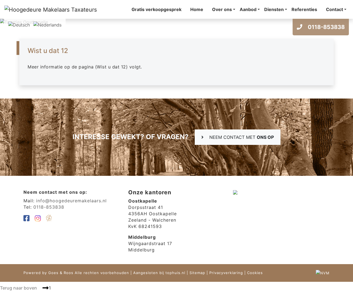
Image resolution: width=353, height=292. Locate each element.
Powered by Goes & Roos (48, 272)
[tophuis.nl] (49, 219)
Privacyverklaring (226, 272)
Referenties (304, 9)
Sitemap (197, 272)
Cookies (255, 272)
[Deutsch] (19, 24)
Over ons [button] (222, 9)
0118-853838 (325, 27)
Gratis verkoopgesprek (156, 9)
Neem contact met (241, 137)
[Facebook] (26, 219)
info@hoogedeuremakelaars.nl (71, 200)
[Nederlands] (47, 24)
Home (196, 9)
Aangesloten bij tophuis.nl (159, 272)
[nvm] (323, 272)
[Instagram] (38, 219)
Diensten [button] (274, 9)
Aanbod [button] (248, 9)
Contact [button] (334, 9)
